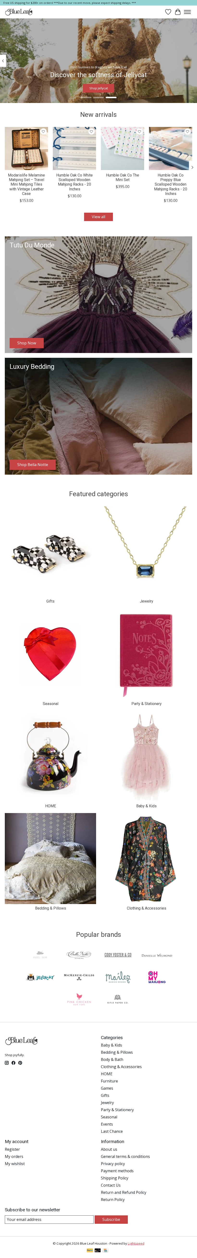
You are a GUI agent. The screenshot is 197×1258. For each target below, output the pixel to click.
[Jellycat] (40, 977)
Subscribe (111, 1219)
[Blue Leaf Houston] (19, 12)
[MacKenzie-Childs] (79, 977)
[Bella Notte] (79, 955)
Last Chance (112, 1131)
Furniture (109, 1081)
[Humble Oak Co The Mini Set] (122, 148)
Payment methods (117, 1170)
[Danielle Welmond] (157, 955)
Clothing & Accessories (146, 908)
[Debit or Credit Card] (98, 1250)
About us (109, 1149)
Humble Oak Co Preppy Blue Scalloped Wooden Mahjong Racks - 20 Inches (170, 184)
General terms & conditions (125, 1156)
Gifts (50, 601)
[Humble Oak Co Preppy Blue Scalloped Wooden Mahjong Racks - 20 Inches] (170, 148)
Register (12, 1149)
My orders (14, 1156)
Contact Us (111, 1185)
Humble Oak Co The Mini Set (122, 177)
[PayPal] (90, 1250)
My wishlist (15, 1163)
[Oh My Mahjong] (157, 977)
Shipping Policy (114, 1178)
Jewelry (146, 601)
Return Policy (113, 1199)
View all (98, 216)
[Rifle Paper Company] (118, 999)
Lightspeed (136, 1243)
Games (107, 1088)
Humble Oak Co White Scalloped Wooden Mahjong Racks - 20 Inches (74, 182)
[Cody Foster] (118, 955)
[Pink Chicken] (79, 999)
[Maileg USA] (118, 977)
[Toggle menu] (187, 12)
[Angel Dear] (40, 955)
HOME (50, 806)
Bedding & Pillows (50, 908)
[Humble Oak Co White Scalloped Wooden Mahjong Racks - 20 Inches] (74, 148)
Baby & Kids (146, 806)
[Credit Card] (105, 1250)
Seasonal (50, 703)
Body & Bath (112, 1059)
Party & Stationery (146, 703)
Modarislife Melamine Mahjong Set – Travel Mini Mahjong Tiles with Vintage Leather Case (26, 184)
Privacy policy (113, 1163)
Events (107, 1124)
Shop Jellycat (98, 88)
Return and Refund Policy (123, 1192)
